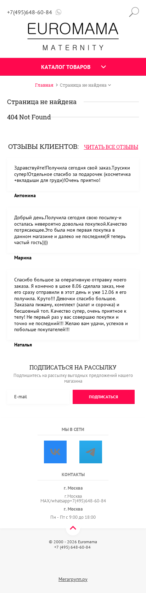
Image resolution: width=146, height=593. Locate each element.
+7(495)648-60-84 (29, 12)
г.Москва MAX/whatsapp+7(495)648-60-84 (73, 498)
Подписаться (103, 396)
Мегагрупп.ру (73, 579)
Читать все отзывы (111, 147)
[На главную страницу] (73, 36)
